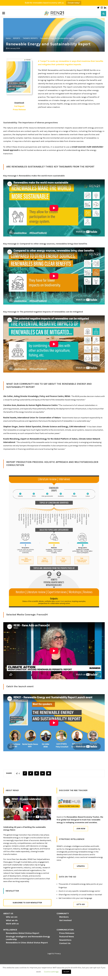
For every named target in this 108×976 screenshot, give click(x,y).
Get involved (65, 920)
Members (64, 917)
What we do (12, 920)
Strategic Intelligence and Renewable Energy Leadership (28, 938)
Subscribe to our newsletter (27, 903)
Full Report (19, 106)
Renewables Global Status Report (22, 933)
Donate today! (74, 3)
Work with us (12, 923)
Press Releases (66, 933)
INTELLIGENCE (10, 929)
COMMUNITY (63, 913)
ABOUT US (8, 913)
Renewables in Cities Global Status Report (27, 942)
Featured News (66, 936)
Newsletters (65, 940)
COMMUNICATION (65, 929)
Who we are (11, 917)
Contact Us (64, 943)
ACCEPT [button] (66, 972)
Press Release (19, 109)
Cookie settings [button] (51, 971)
